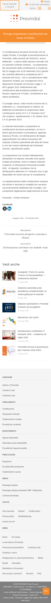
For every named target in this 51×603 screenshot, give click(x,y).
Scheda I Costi (8, 390)
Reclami (29, 574)
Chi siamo (16, 537)
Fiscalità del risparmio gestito (14, 448)
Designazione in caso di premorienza (18, 558)
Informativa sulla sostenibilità (14, 443)
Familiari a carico (9, 553)
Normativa (16, 563)
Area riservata (8, 511)
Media (47, 1)
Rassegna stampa (10, 485)
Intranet (21, 511)
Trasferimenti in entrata (12, 419)
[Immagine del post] (8, 276)
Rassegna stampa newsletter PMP (16, 490)
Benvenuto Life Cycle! (28, 317)
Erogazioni (7, 461)
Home (4, 537)
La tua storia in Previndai (12, 542)
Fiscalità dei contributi (11, 424)
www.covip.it (25, 600)
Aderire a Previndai (10, 385)
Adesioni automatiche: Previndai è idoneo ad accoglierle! (33, 305)
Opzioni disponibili (10, 438)
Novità (5, 563)
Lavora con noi (8, 522)
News (22, 218)
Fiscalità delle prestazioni (13, 467)
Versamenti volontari (11, 414)
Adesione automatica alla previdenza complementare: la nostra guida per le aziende (32, 291)
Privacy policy (8, 516)
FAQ (39, 574)
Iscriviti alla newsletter (39, 4)
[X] (5, 209)
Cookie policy (34, 511)
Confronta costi (8, 396)
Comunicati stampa (10, 496)
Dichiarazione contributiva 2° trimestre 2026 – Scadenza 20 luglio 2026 (32, 334)
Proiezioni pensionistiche (13, 547)
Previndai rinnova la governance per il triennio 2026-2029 (33, 348)
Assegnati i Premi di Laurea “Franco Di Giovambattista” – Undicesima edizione (31, 275)
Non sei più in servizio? (12, 574)
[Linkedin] (9, 209)
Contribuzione (8, 409)
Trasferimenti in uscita (11, 472)
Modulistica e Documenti (12, 568)
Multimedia (37, 490)
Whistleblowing (24, 516)
